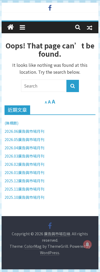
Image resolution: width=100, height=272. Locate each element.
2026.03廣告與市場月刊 (24, 156)
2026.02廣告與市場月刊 (24, 164)
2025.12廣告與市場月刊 (24, 180)
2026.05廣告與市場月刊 (24, 139)
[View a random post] (89, 27)
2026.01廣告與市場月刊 (24, 172)
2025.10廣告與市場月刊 (24, 197)
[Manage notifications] (87, 244)
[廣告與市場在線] (11, 27)
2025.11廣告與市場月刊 (24, 189)
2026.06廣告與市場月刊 (24, 131)
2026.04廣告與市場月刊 (24, 147)
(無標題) (11, 123)
